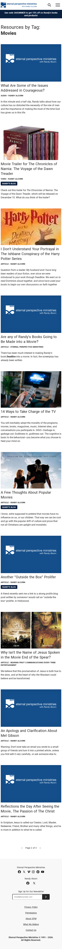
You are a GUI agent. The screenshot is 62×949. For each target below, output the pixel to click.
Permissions (31, 913)
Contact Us (31, 930)
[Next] (40, 848)
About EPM (31, 918)
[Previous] (22, 848)
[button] (49, 5)
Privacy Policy (31, 907)
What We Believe (31, 924)
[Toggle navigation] (58, 5)
